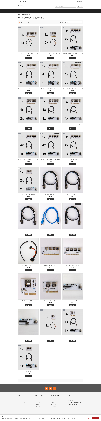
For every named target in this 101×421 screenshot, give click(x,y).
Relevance (72, 22)
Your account (55, 395)
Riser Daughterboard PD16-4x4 (72, 265)
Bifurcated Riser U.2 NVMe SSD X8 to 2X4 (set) (50, 53)
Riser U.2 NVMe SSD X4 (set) (50, 336)
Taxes (36, 409)
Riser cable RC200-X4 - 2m (72, 194)
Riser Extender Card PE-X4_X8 (28, 336)
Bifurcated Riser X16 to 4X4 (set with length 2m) (73, 124)
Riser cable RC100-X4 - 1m (50, 194)
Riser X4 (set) (72, 336)
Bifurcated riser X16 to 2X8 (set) (28, 124)
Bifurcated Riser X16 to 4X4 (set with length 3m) (28, 159)
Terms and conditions (39, 400)
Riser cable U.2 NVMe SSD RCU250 (28, 265)
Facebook (46, 388)
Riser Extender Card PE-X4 (72, 300)
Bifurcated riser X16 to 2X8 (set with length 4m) (73, 88)
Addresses (54, 406)
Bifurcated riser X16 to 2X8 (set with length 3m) (50, 88)
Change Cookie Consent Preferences (25, 402)
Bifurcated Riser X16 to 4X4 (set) (72, 159)
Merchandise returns (56, 400)
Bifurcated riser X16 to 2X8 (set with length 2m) (28, 88)
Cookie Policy (37, 406)
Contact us (80, 1)
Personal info (54, 399)
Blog (75, 10)
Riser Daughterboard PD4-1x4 (28, 300)
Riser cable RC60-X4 (73, 230)
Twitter (50, 388)
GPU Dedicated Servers (67, 10)
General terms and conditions (40, 408)
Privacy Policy (37, 404)
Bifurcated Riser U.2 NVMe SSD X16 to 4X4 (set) (28, 53)
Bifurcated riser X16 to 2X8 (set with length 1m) (73, 53)
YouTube (54, 388)
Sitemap (20, 400)
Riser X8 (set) (28, 371)
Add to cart (28, 57)
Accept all (96, 418)
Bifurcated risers (23, 10)
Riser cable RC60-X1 (50, 230)
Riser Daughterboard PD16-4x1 (50, 265)
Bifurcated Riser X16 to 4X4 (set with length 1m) (50, 124)
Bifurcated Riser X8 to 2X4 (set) (28, 194)
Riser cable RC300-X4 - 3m (28, 230)
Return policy (37, 402)
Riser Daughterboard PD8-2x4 (50, 300)
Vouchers (54, 408)
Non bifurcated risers (34, 10)
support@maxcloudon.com (77, 402)
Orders (53, 402)
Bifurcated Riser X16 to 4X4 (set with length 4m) (50, 159)
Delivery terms (38, 399)
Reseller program (22, 399)
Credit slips (54, 404)
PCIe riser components (47, 10)
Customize (81, 418)
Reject (89, 418)
